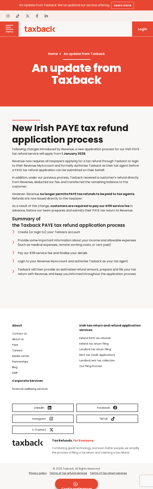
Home (53, 54)
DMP (15, 373)
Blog (15, 367)
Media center (20, 356)
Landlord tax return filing (95, 349)
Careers (17, 350)
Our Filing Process (90, 366)
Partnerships (20, 361)
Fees (15, 345)
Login (142, 29)
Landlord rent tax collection (97, 360)
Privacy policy (38, 473)
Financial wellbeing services (30, 389)
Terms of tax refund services (68, 473)
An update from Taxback (84, 54)
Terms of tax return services (108, 473)
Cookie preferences (76, 488)
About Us (18, 339)
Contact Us (19, 333)
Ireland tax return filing (94, 344)
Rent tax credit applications (97, 355)
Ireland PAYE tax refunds (95, 338)
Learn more (122, 5)
